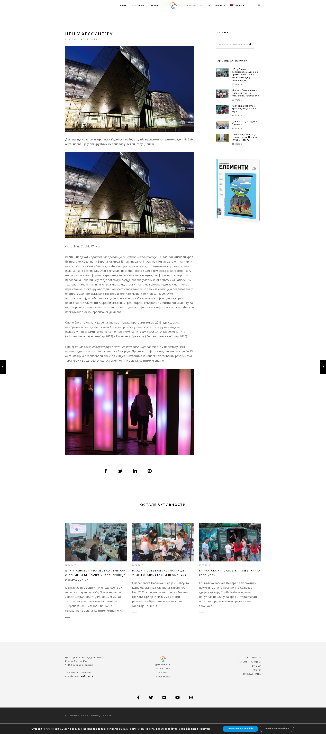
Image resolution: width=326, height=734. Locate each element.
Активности (195, 5)
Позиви (154, 5)
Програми (138, 5)
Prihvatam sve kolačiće (240, 728)
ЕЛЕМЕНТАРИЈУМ (250, 661)
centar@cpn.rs (84, 676)
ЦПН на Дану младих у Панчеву (244, 123)
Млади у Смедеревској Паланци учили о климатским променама (245, 93)
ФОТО (257, 669)
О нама (122, 5)
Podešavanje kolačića (277, 728)
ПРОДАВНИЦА (252, 673)
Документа (163, 664)
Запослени (163, 668)
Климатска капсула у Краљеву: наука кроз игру (244, 108)
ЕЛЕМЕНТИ (254, 657)
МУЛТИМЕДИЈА (217, 5)
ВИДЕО (256, 665)
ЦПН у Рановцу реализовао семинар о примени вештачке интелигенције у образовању (245, 75)
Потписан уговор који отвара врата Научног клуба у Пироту (245, 137)
